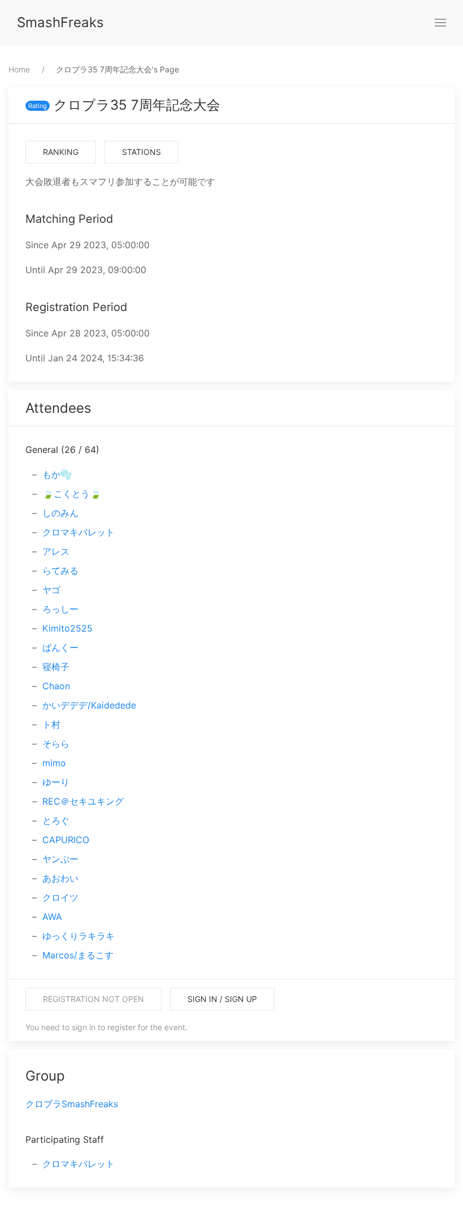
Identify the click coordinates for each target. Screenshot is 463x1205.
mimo (54, 762)
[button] (440, 22)
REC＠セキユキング (83, 801)
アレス (55, 551)
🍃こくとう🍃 (71, 493)
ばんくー (60, 647)
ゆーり (55, 782)
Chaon (56, 686)
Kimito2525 (67, 628)
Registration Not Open (93, 999)
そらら (55, 743)
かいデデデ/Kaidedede (89, 705)
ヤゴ (51, 589)
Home (19, 69)
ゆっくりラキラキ (78, 935)
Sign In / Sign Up (222, 999)
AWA (52, 916)
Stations (141, 152)
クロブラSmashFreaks (71, 1103)
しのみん (60, 513)
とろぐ (55, 820)
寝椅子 (55, 666)
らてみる (60, 570)
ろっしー (60, 609)
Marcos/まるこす (77, 955)
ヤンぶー (60, 859)
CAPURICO (65, 839)
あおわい (60, 878)
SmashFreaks (60, 22)
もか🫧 (57, 474)
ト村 (51, 724)
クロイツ (60, 897)
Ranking (60, 152)
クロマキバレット (78, 532)
